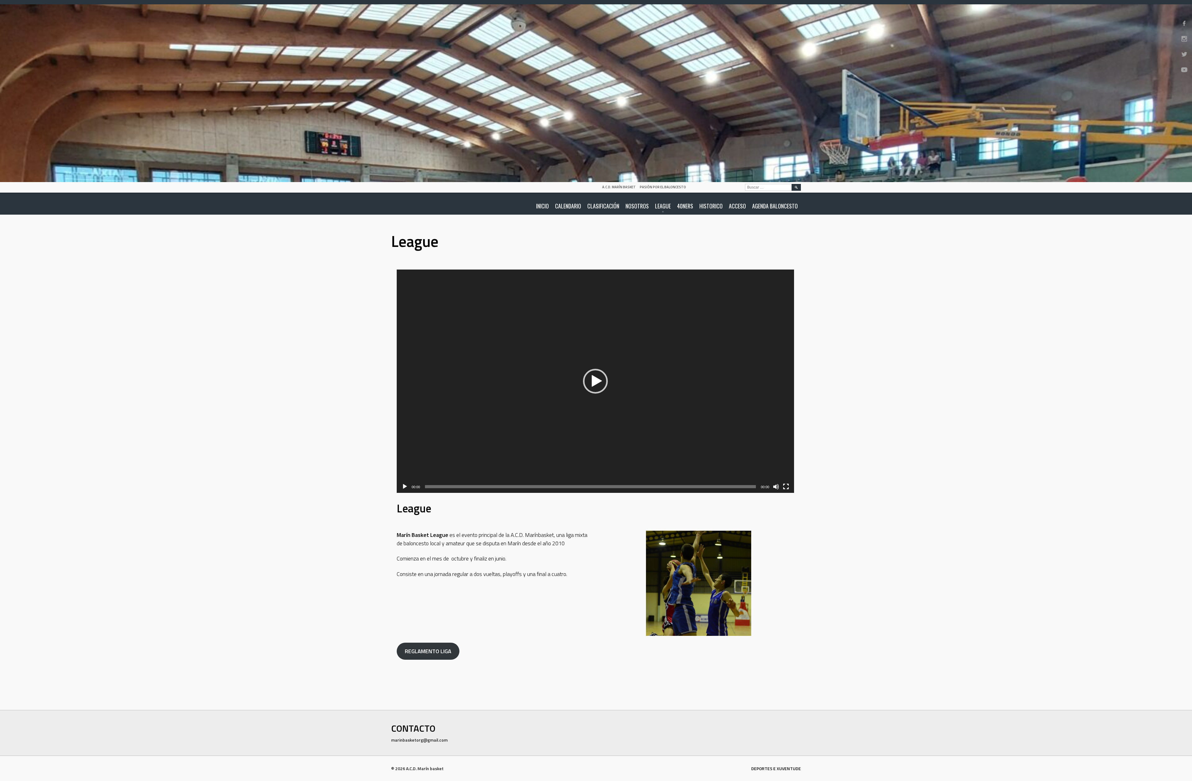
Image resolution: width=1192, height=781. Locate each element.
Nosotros (637, 206)
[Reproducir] (405, 487)
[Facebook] (1184, 23)
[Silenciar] (776, 487)
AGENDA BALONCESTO (775, 206)
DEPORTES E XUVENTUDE (776, 768)
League (663, 206)
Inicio (542, 206)
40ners (685, 206)
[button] (595, 381)
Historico (711, 206)
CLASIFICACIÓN (603, 206)
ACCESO (737, 206)
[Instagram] (1184, 39)
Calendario (568, 206)
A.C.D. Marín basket (619, 187)
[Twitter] (1184, 54)
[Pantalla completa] (786, 487)
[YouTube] (1184, 70)
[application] (595, 381)
